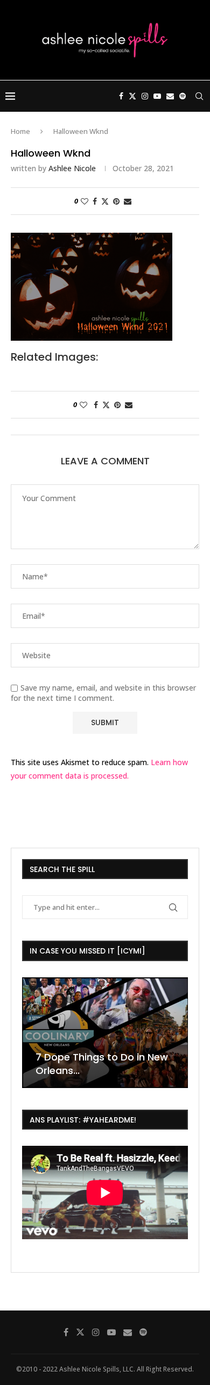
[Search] (199, 96)
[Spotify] (182, 96)
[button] (31, 1032)
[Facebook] (121, 96)
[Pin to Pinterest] (116, 201)
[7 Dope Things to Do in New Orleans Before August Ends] (105, 1032)
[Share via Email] (127, 201)
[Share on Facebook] (95, 201)
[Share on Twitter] (105, 201)
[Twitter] (132, 96)
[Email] (170, 96)
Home (20, 131)
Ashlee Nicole (72, 168)
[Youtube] (157, 96)
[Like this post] (84, 201)
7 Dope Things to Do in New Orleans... (102, 1063)
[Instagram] (145, 96)
